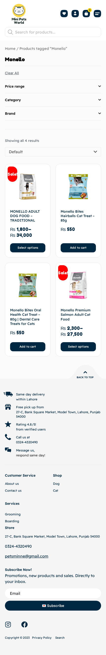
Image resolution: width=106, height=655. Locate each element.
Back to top (85, 377)
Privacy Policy (42, 637)
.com (43, 556)
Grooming (12, 514)
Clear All (12, 73)
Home (10, 48)
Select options (28, 247)
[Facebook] (24, 624)
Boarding (12, 521)
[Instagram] (7, 624)
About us (12, 484)
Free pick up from (30, 407)
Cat (55, 490)
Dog (56, 484)
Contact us (13, 490)
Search (60, 637)
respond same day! (30, 455)
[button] (97, 13)
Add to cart (78, 247)
